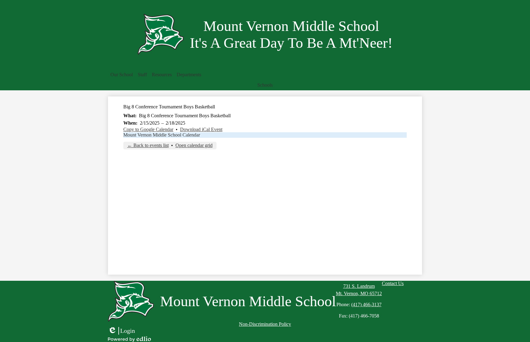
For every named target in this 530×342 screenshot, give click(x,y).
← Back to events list (148, 145)
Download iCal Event (201, 129)
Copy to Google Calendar (148, 129)
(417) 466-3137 (366, 304)
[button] (121, 75)
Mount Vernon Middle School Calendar (161, 134)
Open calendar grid (194, 145)
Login (121, 331)
